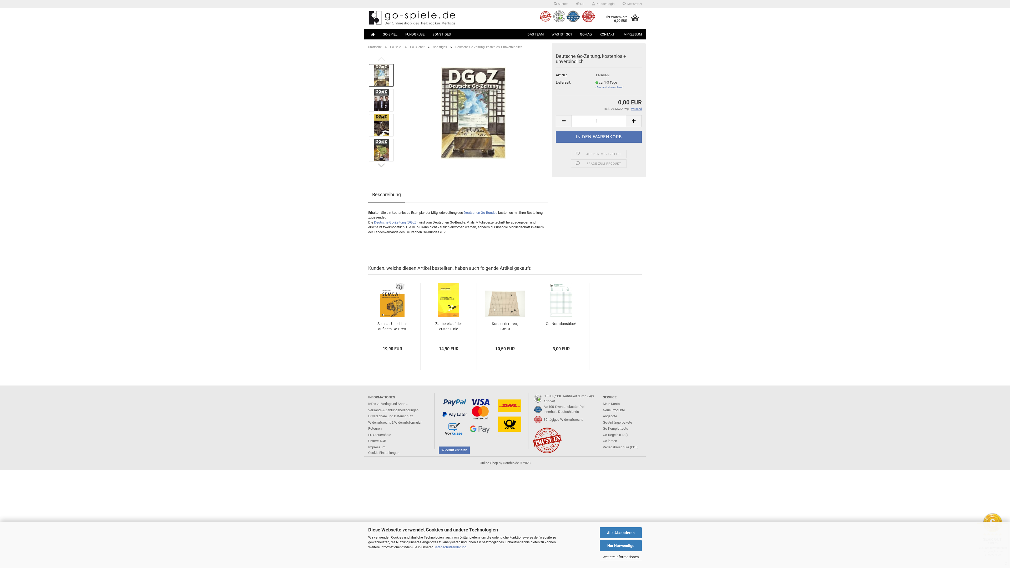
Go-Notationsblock (561, 324)
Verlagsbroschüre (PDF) (621, 447)
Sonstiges (441, 34)
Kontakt (607, 34)
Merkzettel (634, 4)
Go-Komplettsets (615, 428)
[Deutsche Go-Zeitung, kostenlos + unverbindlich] (473, 112)
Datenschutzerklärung (449, 547)
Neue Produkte (614, 410)
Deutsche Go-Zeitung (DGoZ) (396, 222)
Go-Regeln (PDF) (615, 435)
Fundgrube (415, 34)
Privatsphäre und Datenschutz (390, 416)
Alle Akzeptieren (621, 533)
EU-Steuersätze (379, 435)
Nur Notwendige (620, 546)
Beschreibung (386, 194)
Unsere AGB (377, 441)
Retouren (375, 428)
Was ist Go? (562, 34)
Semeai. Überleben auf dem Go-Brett (392, 326)
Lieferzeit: (563, 82)
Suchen (562, 4)
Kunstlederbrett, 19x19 (505, 326)
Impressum (632, 34)
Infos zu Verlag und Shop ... (388, 404)
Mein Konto (611, 404)
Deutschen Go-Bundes (480, 213)
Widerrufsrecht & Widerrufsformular (395, 422)
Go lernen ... (611, 441)
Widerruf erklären (454, 450)
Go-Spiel (390, 34)
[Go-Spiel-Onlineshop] (434, 18)
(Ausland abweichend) (609, 87)
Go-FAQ (586, 34)
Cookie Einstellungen (383, 453)
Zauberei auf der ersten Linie (448, 326)
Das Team (535, 34)
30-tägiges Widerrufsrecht (563, 420)
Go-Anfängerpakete (617, 422)
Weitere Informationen (621, 557)
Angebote (610, 416)
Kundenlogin (605, 4)
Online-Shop (489, 463)
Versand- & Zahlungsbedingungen (393, 410)
